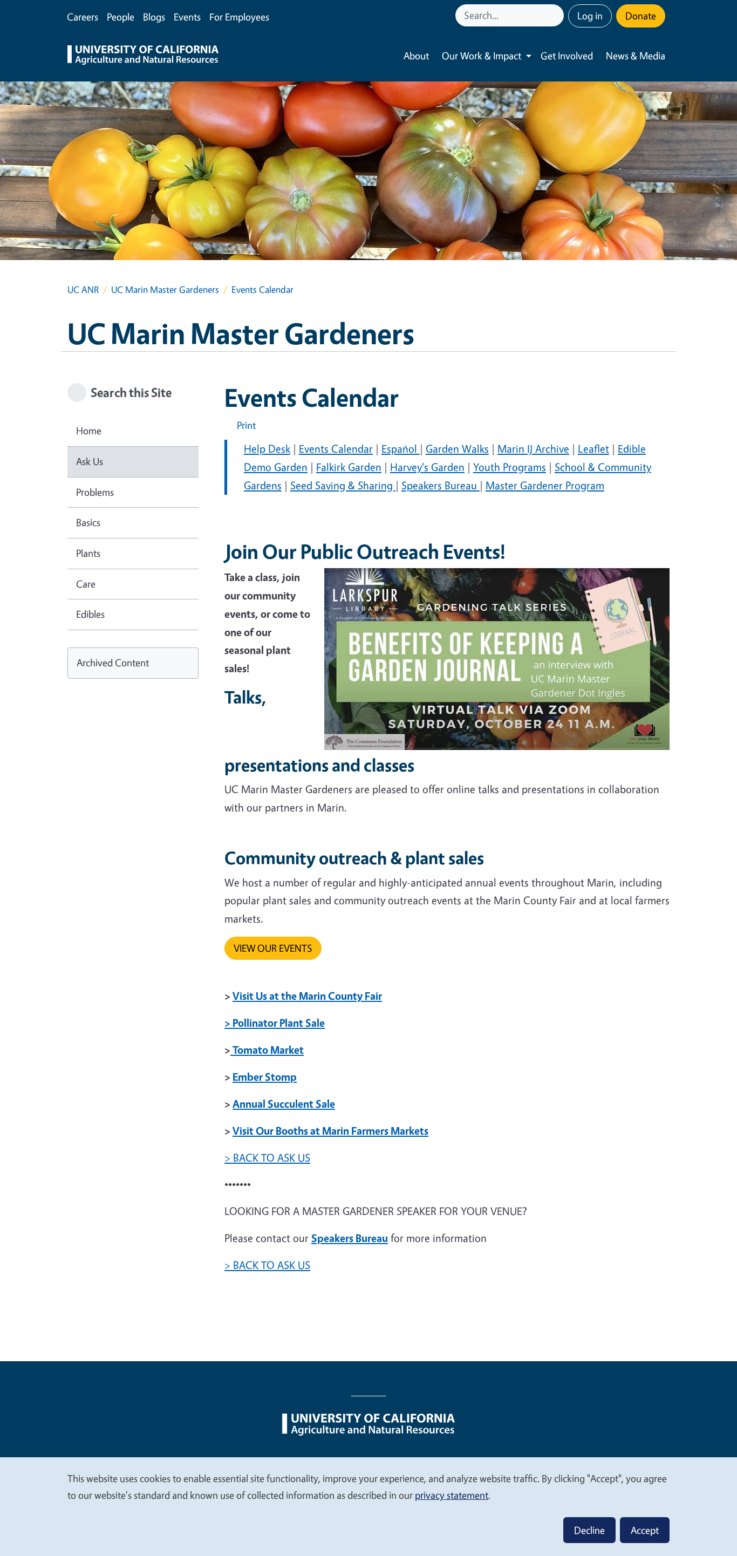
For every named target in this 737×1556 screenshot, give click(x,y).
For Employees (239, 16)
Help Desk (267, 448)
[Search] (557, 15)
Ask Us (89, 461)
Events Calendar (336, 448)
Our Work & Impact (481, 55)
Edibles (90, 614)
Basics (88, 522)
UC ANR (83, 289)
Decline (589, 1530)
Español (400, 448)
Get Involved (567, 55)
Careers (82, 16)
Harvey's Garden (427, 467)
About (416, 55)
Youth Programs (509, 467)
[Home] (143, 56)
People (120, 16)
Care (85, 583)
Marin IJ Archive (533, 448)
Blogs (154, 16)
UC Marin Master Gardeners (165, 289)
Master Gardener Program (545, 485)
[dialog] (368, 1506)
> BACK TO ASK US (267, 1157)
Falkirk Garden (348, 467)
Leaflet (593, 448)
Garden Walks (457, 448)
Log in (590, 15)
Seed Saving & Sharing (342, 485)
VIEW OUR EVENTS (273, 947)
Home (88, 430)
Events (187, 16)
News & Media (635, 55)
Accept (645, 1530)
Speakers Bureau (440, 485)
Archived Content (113, 662)
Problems (95, 492)
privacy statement (451, 1495)
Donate (640, 15)
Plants (88, 553)
